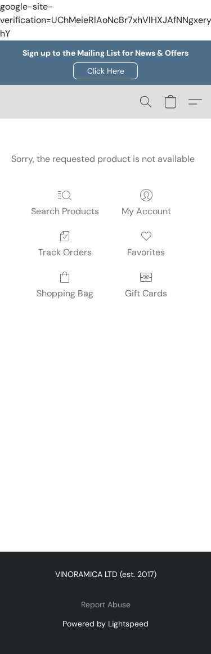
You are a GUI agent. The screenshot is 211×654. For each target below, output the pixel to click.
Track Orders (65, 252)
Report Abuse (106, 604)
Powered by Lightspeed (105, 624)
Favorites (146, 252)
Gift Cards (146, 293)
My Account (146, 211)
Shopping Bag (65, 293)
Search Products (65, 211)
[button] (105, 70)
